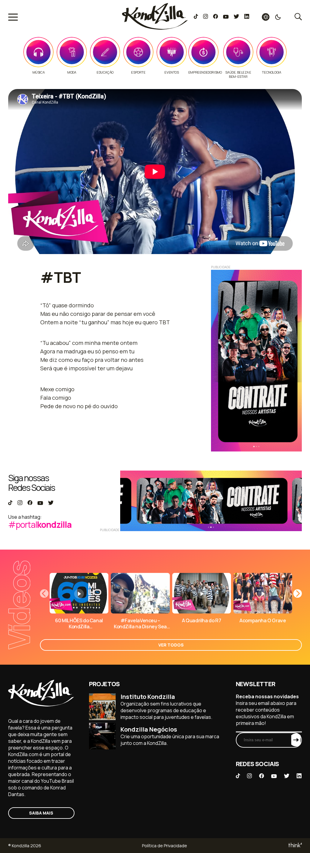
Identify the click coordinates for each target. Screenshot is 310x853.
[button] (297, 593)
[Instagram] (205, 17)
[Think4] (295, 845)
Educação (105, 72)
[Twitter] (236, 17)
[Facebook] (215, 17)
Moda (71, 72)
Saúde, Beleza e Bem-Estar (238, 74)
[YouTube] (226, 17)
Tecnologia (271, 72)
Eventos (171, 72)
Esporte (138, 72)
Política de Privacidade (164, 845)
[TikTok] (196, 17)
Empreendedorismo (205, 72)
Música (38, 72)
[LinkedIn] (246, 17)
